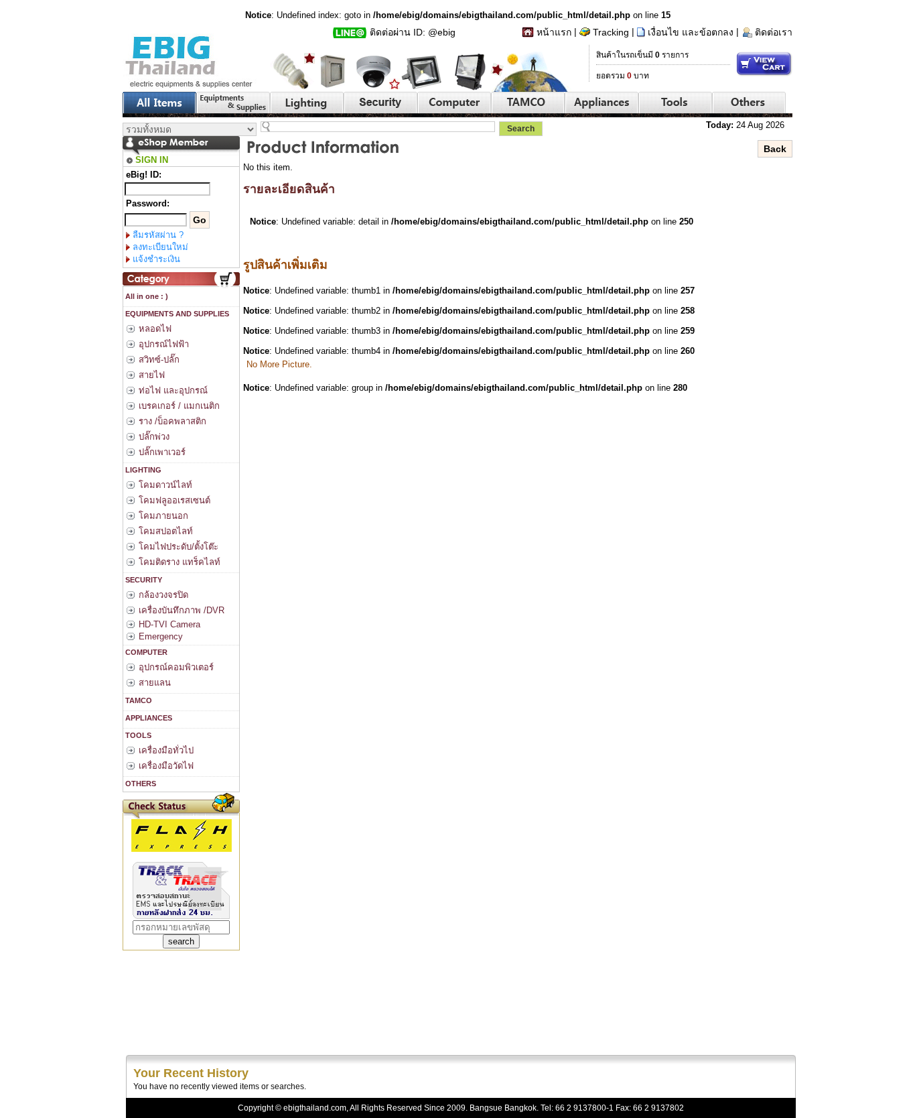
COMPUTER (145, 652)
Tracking (611, 32)
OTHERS (139, 784)
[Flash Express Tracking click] (181, 835)
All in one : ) (145, 296)
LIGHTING (142, 470)
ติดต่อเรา (773, 32)
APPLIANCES (147, 718)
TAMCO (137, 700)
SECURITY (142, 580)
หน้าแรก (554, 32)
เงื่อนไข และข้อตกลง (690, 32)
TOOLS (137, 735)
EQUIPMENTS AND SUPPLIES (176, 314)
